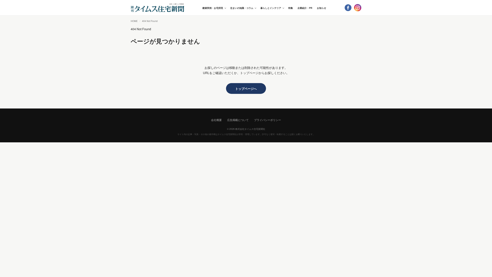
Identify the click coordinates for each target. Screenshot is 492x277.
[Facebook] (348, 7)
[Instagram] (357, 7)
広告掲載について (238, 120)
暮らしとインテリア (270, 8)
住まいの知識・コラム (241, 8)
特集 (290, 8)
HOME (134, 21)
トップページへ (246, 88)
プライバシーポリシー (267, 120)
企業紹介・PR (305, 8)
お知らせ (321, 8)
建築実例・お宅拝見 (212, 8)
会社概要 (216, 120)
